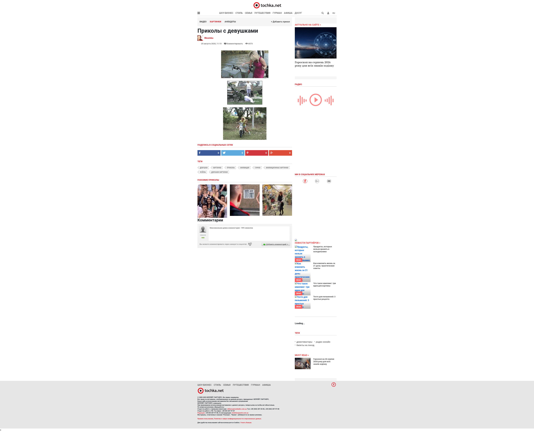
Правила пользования (205, 419)
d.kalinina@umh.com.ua (240, 413)
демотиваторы (304, 342)
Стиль (239, 13)
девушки (204, 167)
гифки (257, 167)
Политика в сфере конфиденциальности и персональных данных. (238, 419)
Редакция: (201, 413)
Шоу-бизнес (226, 13)
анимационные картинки (277, 167)
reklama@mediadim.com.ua (237, 409)
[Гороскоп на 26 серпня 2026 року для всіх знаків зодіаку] (303, 363)
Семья (248, 13)
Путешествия (262, 13)
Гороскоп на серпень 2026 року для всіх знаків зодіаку (314, 63)
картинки (217, 167)
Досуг (298, 13)
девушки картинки (219, 172)
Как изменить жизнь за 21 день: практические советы (324, 265)
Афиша (288, 13)
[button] (328, 13)
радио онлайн (323, 342)
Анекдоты (230, 21)
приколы (231, 167)
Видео (203, 21)
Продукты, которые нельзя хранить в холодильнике (322, 249)
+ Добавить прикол (280, 21)
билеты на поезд (305, 345)
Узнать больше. (246, 423)
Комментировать (234, 44)
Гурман (277, 13)
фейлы (203, 172)
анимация (244, 167)
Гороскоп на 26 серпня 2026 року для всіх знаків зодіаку (323, 361)
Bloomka (208, 38)
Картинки (215, 21)
